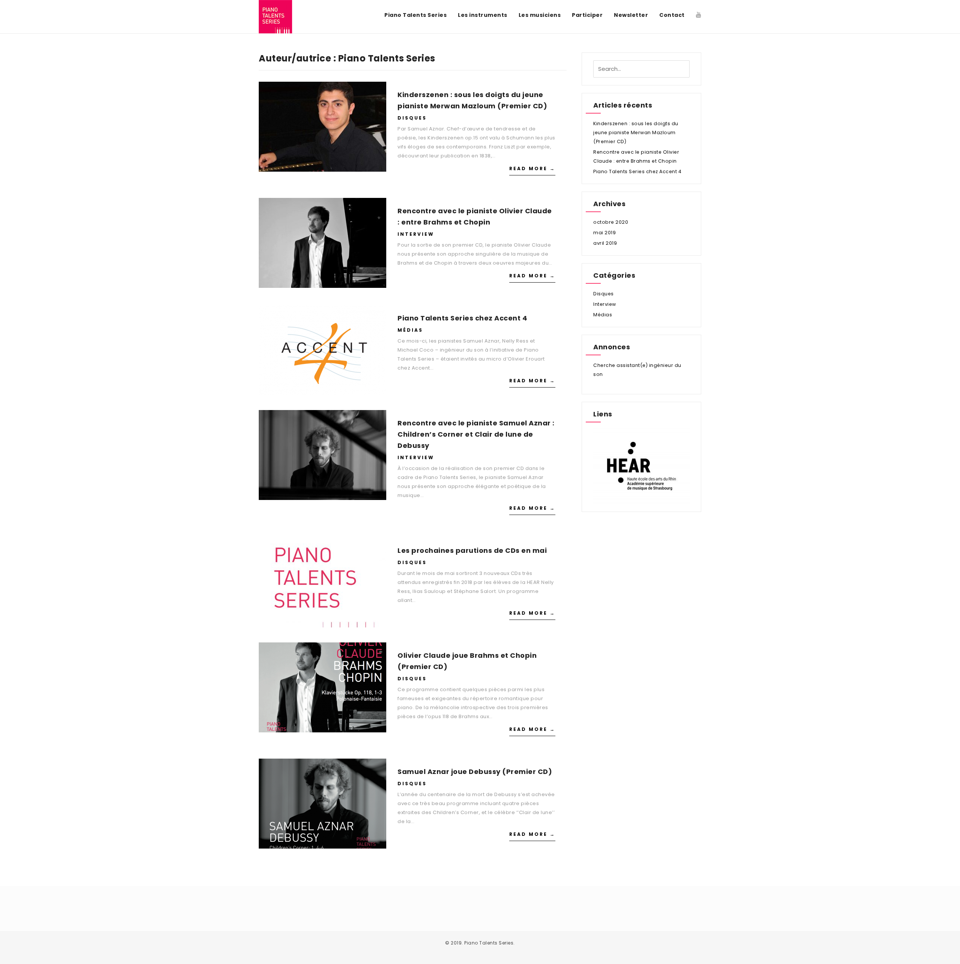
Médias (410, 330)
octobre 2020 (610, 222)
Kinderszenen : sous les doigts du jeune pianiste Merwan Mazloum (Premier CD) (472, 100)
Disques (412, 118)
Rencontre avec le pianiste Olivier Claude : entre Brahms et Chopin (475, 216)
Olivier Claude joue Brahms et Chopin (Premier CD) (467, 661)
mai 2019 (604, 232)
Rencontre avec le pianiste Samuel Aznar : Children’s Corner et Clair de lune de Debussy (476, 434)
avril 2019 (605, 243)
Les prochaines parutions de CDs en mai (472, 550)
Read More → (532, 168)
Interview (416, 234)
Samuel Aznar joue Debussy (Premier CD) (475, 771)
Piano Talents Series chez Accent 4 (462, 318)
